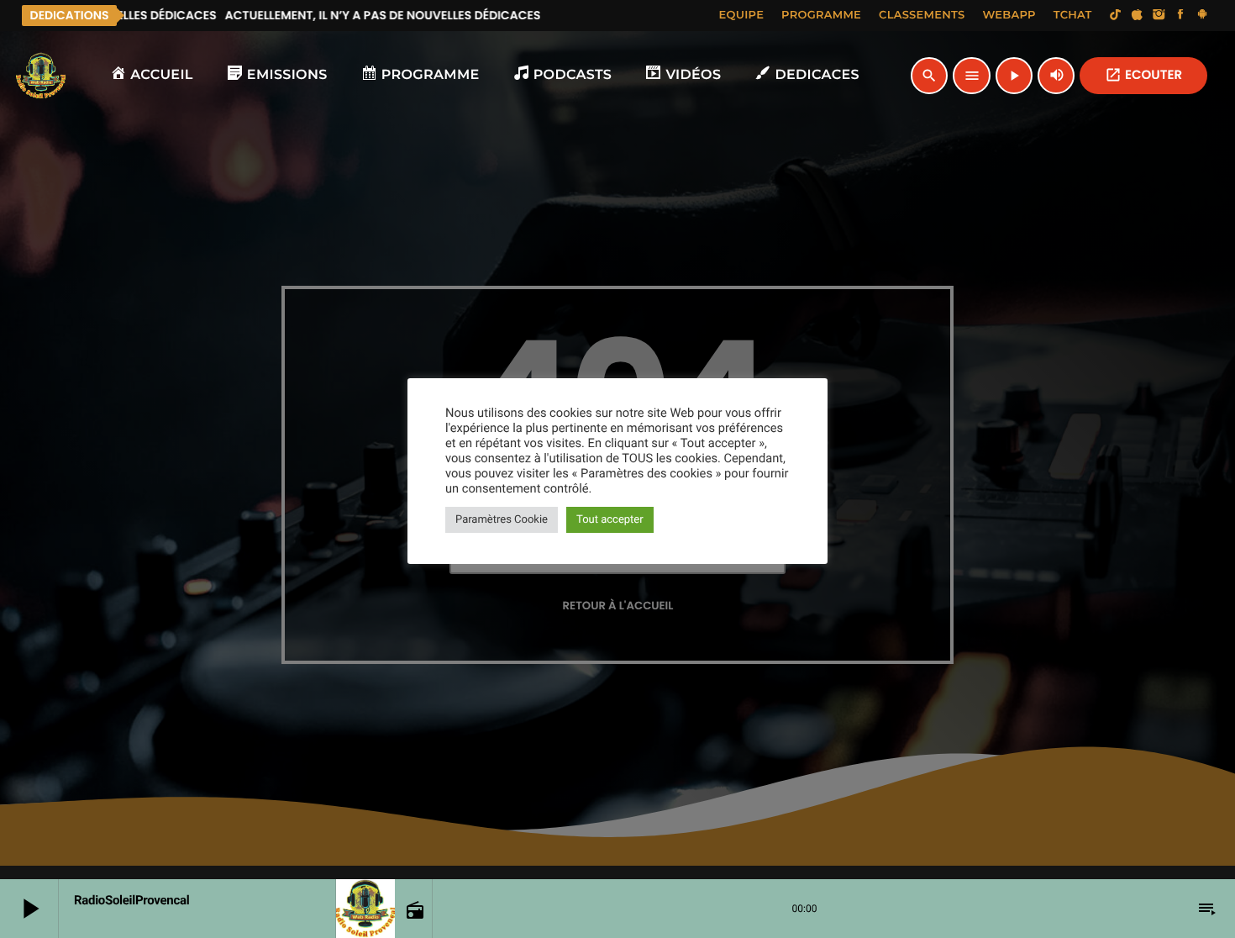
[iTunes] (1137, 15)
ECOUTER (1143, 75)
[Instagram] (1158, 15)
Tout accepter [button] (610, 520)
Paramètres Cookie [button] (501, 520)
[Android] (1202, 15)
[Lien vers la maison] (41, 75)
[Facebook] (1180, 15)
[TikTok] (1115, 15)
